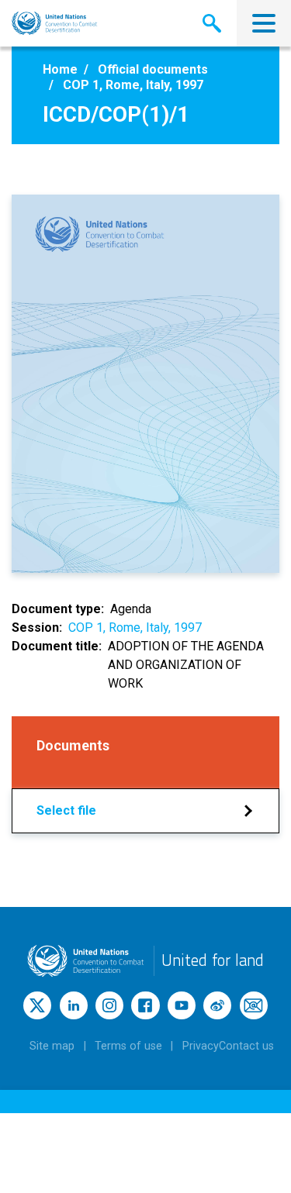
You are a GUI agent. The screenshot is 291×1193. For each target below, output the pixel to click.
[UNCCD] (55, 23)
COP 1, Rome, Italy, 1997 (135, 627)
